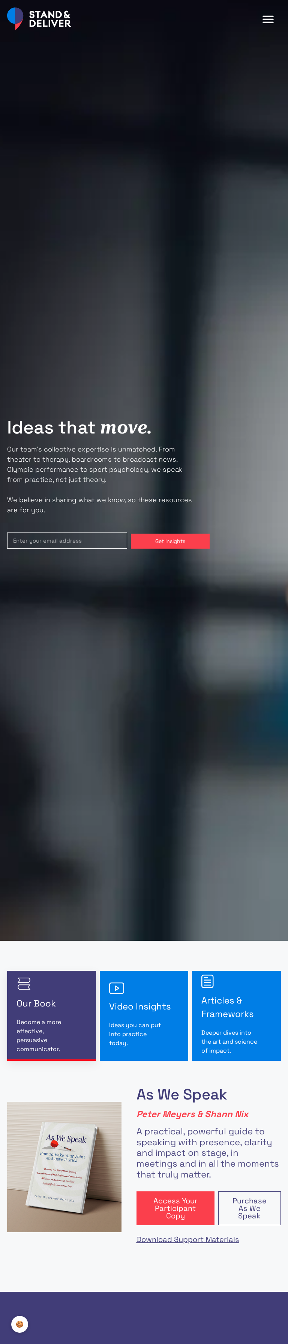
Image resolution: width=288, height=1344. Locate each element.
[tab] (51, 1016)
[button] (268, 19)
